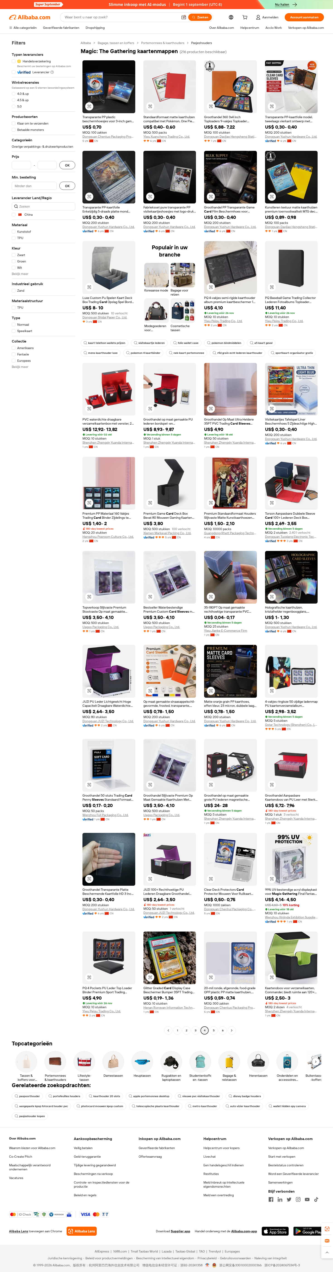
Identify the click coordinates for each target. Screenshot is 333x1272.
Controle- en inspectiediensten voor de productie (101, 1184)
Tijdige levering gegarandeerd (95, 1165)
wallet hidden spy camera (289, 1106)
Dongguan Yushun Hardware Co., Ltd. (291, 136)
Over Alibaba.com (22, 1138)
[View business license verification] (207, 1265)
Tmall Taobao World (144, 1251)
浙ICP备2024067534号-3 (282, 1265)
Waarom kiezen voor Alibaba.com (32, 1148)
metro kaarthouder (205, 1106)
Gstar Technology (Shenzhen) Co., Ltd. (291, 725)
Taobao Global (185, 1251)
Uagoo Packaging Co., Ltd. (100, 627)
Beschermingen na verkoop (93, 1174)
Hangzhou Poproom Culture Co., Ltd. (108, 536)
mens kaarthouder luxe (103, 353)
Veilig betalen (83, 1148)
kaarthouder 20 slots (106, 1096)
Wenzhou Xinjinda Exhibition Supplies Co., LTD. (291, 917)
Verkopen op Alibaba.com (286, 1148)
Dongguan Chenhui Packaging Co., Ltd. (230, 909)
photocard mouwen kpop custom (102, 1106)
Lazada (166, 1251)
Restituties (211, 1174)
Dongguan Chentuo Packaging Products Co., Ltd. (108, 136)
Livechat (209, 1156)
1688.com (120, 1251)
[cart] (245, 18)
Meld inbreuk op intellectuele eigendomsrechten (223, 1184)
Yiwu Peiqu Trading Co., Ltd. (223, 321)
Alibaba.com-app (244, 1231)
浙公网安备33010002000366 (240, 1265)
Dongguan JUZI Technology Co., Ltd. (108, 721)
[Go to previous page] (168, 1030)
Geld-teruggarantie (87, 1156)
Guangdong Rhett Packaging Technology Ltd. (230, 533)
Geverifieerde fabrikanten (157, 1148)
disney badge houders (247, 1096)
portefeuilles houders (66, 1096)
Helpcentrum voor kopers (221, 1148)
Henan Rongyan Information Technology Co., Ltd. (169, 1007)
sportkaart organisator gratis (294, 353)
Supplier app (180, 1231)
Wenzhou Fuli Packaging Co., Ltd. (105, 815)
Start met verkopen (281, 1156)
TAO (202, 1251)
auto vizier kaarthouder (245, 1106)
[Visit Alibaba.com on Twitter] (289, 1199)
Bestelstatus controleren (286, 1165)
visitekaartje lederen (151, 343)
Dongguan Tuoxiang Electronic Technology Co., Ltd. (291, 536)
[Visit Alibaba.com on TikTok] (316, 1199)
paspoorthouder (29, 1096)
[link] (327, 1229)
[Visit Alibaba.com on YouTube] (307, 1199)
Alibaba (86, 43)
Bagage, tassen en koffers (116, 43)
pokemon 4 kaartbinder (145, 353)
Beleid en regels (85, 1195)
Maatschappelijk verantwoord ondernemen (30, 1167)
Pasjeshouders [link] (201, 43)
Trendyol (215, 1251)
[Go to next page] (232, 1030)
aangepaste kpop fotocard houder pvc (43, 1106)
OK (67, 165)
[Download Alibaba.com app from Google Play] (308, 1231)
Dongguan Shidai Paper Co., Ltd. (104, 317)
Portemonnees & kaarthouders (162, 43)
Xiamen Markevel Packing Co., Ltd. (167, 533)
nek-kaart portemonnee (189, 353)
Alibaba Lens (18, 1231)
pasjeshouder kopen (32, 1116)
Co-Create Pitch (20, 1156)
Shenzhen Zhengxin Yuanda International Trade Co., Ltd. (108, 442)
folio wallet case (188, 343)
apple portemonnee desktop (151, 1096)
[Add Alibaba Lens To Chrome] (82, 1231)
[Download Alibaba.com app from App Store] (275, 1231)
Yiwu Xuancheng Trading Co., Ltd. (166, 136)
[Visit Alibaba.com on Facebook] (271, 1199)
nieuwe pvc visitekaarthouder (201, 1096)
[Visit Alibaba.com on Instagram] (298, 1199)
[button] (183, 17)
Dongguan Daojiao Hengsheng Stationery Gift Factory (230, 136)
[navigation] (43, 537)
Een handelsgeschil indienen (223, 1165)
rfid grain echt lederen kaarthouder (239, 353)
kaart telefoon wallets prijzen (106, 343)
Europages (232, 1251)
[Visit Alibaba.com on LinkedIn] (280, 1199)
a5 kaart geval (263, 343)
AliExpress (102, 1251)
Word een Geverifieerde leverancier (293, 1174)
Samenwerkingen (280, 1182)
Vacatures (16, 1178)
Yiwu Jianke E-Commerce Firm (225, 630)
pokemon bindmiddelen (226, 343)
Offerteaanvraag (150, 1156)
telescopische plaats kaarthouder (157, 1106)
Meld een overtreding (218, 1195)
